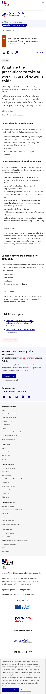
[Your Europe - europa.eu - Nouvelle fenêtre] (23, 606)
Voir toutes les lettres (9, 380)
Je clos (4, 459)
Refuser (15, 690)
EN (40, 52)
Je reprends (5, 452)
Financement (6, 425)
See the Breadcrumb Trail (10, 30)
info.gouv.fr (24, 589)
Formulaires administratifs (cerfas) (13, 510)
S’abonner (8, 375)
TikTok (10, 396)
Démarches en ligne (8, 506)
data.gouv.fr (27, 594)
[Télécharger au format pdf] (4, 53)
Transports (5, 493)
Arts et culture (6, 475)
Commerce (5, 483)
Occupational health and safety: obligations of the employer (19, 321)
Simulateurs (5, 513)
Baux (3, 410)
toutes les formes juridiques (13, 25)
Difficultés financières (9, 417)
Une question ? (6, 551)
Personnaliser (25, 690)
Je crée (4, 448)
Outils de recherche (8, 521)
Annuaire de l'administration (11, 524)
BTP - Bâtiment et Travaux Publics (12, 479)
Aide (3, 548)
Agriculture (5, 472)
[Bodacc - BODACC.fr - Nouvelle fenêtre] (23, 651)
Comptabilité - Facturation (10, 414)
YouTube (29, 396)
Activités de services (8, 468)
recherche (36, 3)
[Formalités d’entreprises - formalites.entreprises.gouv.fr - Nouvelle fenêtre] (23, 630)
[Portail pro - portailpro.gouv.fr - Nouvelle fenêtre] (23, 619)
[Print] (8, 53)
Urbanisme (5, 497)
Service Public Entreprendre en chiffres (14, 537)
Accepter (6, 690)
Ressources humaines (8, 439)
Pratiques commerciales (9, 436)
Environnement (7, 421)
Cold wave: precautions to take (19, 329)
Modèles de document (9, 517)
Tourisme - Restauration (9, 490)
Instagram (23, 396)
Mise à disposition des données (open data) (15, 541)
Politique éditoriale (8, 533)
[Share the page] (12, 53)
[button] (17, 53)
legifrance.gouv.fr (8, 589)
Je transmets (6, 455)
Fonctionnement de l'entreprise (12, 432)
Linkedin (16, 396)
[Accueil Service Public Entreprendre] (16, 17)
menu (43, 5)
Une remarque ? (11, 340)
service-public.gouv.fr (10, 594)
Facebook (4, 396)
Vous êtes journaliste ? (9, 544)
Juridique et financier (8, 486)
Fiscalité (4, 428)
